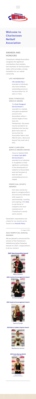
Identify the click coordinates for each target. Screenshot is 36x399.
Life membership (18, 82)
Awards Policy (20, 223)
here (27, 202)
